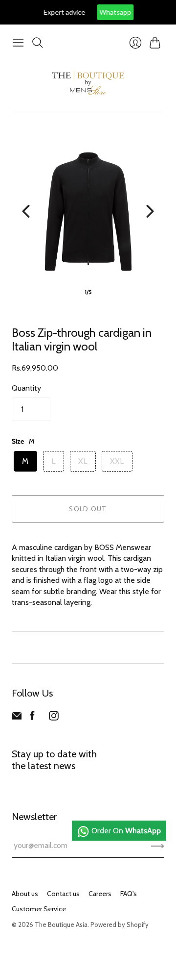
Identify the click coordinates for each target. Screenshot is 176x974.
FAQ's (128, 893)
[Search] (37, 42)
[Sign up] (157, 845)
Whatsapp (106, 12)
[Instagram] (54, 718)
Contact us (63, 893)
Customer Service (39, 908)
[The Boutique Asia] (88, 81)
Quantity (26, 388)
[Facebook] (32, 718)
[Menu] (18, 42)
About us (25, 893)
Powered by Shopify (119, 924)
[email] (17, 718)
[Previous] (26, 211)
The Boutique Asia (61, 924)
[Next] (150, 211)
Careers (99, 893)
